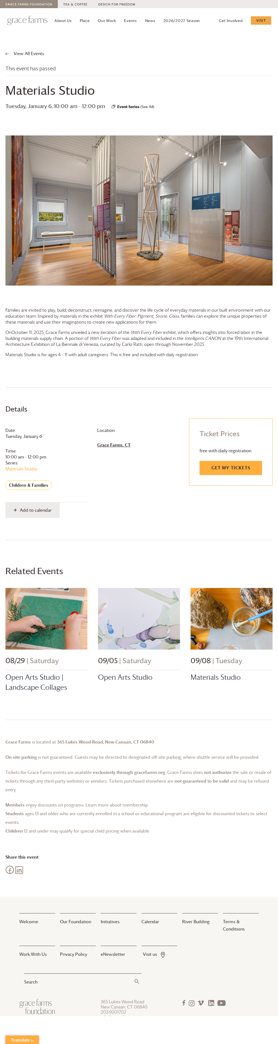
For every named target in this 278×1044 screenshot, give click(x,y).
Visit (261, 20)
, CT (114, 445)
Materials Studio (21, 469)
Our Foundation (75, 922)
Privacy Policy (73, 954)
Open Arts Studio (125, 677)
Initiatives (110, 922)
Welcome (28, 922)
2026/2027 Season (181, 20)
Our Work (107, 20)
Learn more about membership (117, 805)
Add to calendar (36, 510)
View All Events (28, 53)
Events (130, 20)
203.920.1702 (113, 1012)
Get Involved (231, 20)
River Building (196, 922)
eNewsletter (113, 954)
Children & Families (28, 485)
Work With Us (33, 954)
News (150, 20)
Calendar (150, 922)
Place (85, 20)
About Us (63, 20)
